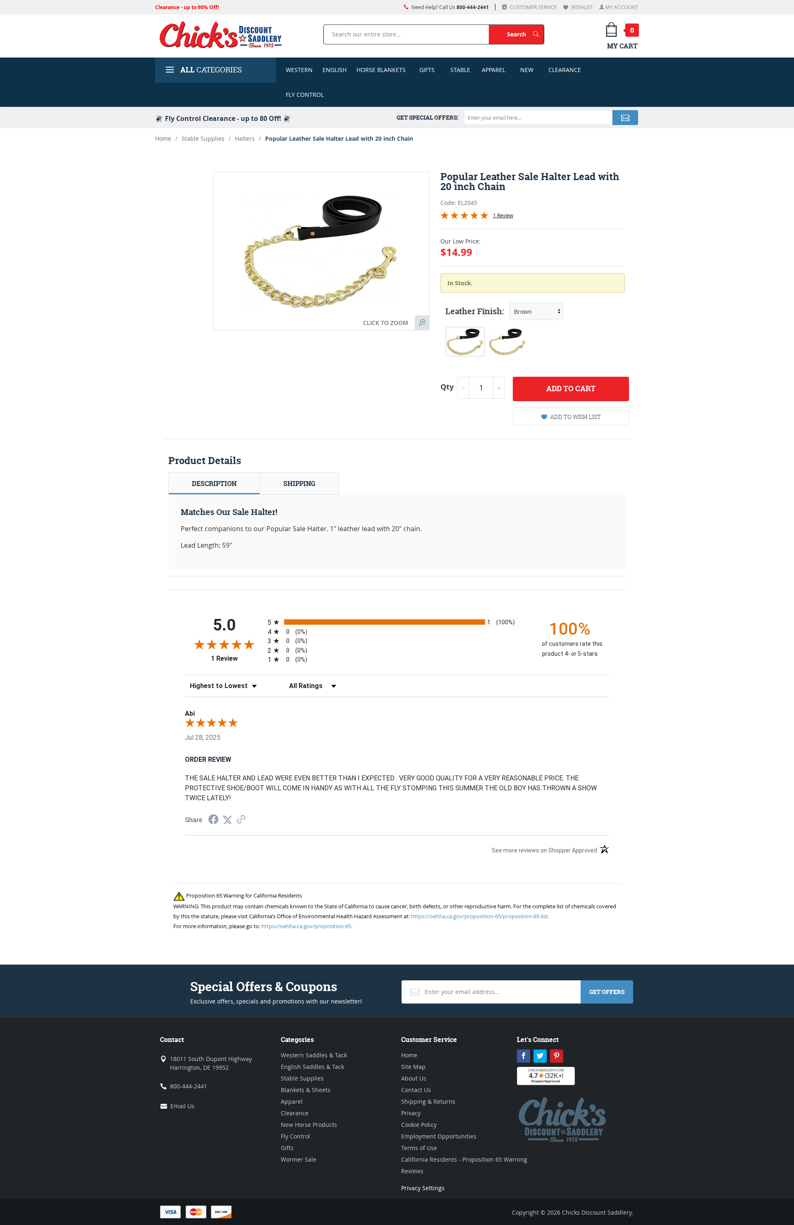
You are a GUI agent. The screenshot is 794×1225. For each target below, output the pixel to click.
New (526, 70)
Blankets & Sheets (305, 1090)
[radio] (397, 622)
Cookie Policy (419, 1125)
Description (214, 483)
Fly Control (305, 95)
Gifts (427, 70)
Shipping (299, 483)
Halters (245, 138)
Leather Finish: (474, 311)
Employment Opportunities (438, 1136)
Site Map (413, 1067)
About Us (413, 1078)
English (335, 70)
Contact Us (416, 1090)
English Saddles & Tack (312, 1067)
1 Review (503, 215)
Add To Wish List (575, 417)
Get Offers (606, 992)
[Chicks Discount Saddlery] (224, 34)
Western (299, 70)
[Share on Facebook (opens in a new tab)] (213, 820)
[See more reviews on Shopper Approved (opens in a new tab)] (241, 820)
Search (525, 34)
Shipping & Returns (428, 1101)
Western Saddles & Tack (314, 1055)
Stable (460, 70)
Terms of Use (419, 1148)
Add (571, 388)
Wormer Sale (298, 1159)
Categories (211, 70)
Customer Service (533, 7)
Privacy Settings (423, 1188)
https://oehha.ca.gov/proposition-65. (306, 926)
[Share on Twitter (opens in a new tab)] (227, 820)
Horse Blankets (381, 70)
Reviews (412, 1171)
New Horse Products (309, 1125)
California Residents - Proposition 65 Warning (464, 1159)
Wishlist (581, 7)
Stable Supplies (203, 138)
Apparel (493, 70)
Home (163, 138)
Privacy (411, 1113)
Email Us (182, 1106)
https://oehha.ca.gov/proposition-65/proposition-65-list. (480, 916)
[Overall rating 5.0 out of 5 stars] (464, 216)
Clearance (564, 70)
